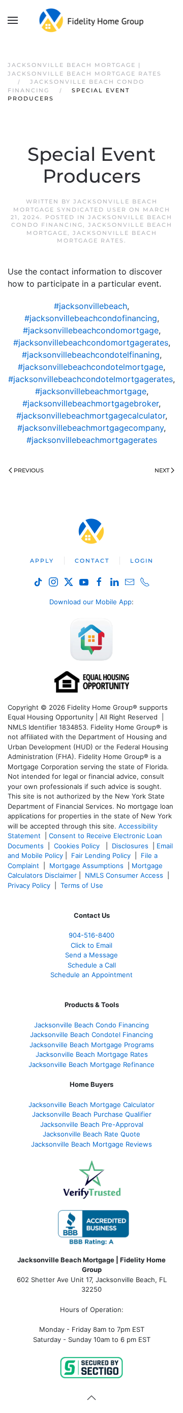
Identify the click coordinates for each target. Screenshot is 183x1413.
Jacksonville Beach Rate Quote (91, 1134)
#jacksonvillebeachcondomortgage (91, 330)
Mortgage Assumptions (86, 865)
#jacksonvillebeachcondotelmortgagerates (90, 379)
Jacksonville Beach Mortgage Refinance (91, 1064)
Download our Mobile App (90, 602)
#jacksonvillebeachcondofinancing (90, 318)
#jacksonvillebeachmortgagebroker (90, 403)
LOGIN (142, 560)
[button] (13, 20)
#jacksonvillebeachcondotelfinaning (91, 355)
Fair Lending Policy (101, 855)
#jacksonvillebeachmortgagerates (91, 440)
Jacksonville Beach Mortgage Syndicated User (85, 205)
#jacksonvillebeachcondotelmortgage (90, 367)
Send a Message (91, 955)
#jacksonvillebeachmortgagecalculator (90, 415)
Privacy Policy (29, 885)
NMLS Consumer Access (124, 875)
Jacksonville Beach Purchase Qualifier (91, 1114)
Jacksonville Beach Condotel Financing (91, 1034)
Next (162, 470)
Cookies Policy (78, 846)
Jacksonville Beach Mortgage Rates (107, 236)
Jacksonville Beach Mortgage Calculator (91, 1104)
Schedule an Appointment (91, 975)
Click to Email (91, 945)
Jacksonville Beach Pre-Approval (91, 1124)
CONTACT (92, 560)
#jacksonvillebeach (90, 306)
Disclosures (130, 846)
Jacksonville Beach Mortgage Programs (91, 1045)
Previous (29, 470)
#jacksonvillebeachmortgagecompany (90, 428)
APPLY (42, 560)
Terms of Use (82, 885)
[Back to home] (92, 20)
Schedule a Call (92, 965)
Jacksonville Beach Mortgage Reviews (91, 1144)
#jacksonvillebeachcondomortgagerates (90, 342)
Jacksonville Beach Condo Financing (91, 1025)
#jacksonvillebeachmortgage (90, 391)
